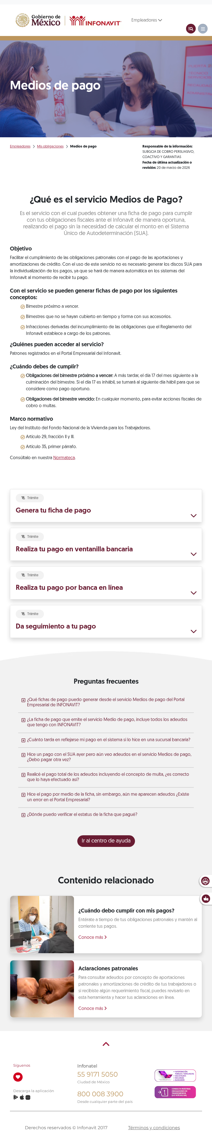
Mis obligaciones (50, 146)
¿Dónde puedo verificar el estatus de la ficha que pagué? (82, 815)
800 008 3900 (100, 1094)
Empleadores (144, 20)
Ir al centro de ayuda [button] (106, 841)
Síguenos (21, 1065)
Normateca (64, 458)
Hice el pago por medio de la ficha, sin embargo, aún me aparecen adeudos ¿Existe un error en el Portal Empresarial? (108, 797)
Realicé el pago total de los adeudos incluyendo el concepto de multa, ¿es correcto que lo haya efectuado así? (108, 777)
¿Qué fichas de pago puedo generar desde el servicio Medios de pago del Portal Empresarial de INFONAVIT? (105, 702)
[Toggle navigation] (191, 28)
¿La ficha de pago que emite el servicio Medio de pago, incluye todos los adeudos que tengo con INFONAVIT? (107, 722)
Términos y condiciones (154, 1127)
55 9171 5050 (97, 1074)
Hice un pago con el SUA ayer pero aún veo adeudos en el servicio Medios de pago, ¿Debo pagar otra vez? (109, 757)
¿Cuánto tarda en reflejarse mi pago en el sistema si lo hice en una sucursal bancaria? (108, 740)
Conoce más (91, 937)
